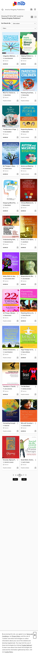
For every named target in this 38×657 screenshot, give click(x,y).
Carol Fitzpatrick (9, 352)
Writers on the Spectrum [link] (28, 239)
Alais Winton (8, 95)
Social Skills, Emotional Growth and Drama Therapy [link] (28, 460)
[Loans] (31, 10)
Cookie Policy (9, 652)
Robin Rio (7, 425)
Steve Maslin (8, 205)
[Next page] (26, 475)
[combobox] (15, 10)
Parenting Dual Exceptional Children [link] (28, 93)
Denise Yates (25, 95)
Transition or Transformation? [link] (10, 386)
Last (24, 479)
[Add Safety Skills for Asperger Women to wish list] (17, 284)
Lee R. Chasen (26, 462)
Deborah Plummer (26, 58)
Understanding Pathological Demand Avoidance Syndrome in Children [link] (10, 239)
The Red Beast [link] (25, 386)
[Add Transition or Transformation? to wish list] (17, 394)
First (15, 479)
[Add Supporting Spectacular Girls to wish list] (35, 137)
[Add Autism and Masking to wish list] (35, 174)
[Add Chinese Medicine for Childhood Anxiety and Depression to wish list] (35, 211)
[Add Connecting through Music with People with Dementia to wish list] (17, 431)
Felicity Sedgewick (27, 168)
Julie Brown (25, 242)
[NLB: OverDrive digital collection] (19, 4)
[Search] (2, 9)
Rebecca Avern (26, 205)
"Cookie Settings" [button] (26, 645)
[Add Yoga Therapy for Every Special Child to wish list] (35, 358)
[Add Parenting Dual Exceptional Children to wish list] (35, 101)
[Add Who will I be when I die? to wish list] (35, 431)
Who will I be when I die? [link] (28, 423)
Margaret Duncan (9, 242)
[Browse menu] (35, 9)
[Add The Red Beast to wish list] (35, 394)
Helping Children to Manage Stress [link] (28, 56)
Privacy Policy (16, 636)
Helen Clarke (25, 131)
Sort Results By (5, 23)
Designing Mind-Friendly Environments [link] (10, 203)
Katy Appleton (8, 131)
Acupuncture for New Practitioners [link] (28, 276)
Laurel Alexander (9, 58)
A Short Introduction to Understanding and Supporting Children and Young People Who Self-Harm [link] (10, 350)
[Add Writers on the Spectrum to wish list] (35, 248)
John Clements (8, 388)
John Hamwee (26, 278)
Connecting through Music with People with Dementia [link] (10, 423)
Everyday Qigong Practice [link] (10, 460)
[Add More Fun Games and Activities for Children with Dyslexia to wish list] (17, 101)
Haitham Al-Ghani (26, 388)
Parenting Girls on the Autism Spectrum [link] (28, 313)
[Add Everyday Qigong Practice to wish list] (17, 468)
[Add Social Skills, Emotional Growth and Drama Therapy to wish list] (35, 468)
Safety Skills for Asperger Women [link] (10, 276)
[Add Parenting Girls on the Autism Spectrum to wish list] (35, 321)
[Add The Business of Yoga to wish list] (17, 137)
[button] (32, 17)
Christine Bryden (26, 425)
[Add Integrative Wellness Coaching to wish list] (17, 64)
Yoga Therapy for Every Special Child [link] (28, 350)
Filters (4, 28)
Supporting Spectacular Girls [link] (28, 129)
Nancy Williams (26, 352)
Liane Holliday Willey (10, 278)
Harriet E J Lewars (9, 462)
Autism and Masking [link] (27, 166)
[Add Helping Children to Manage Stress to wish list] (35, 64)
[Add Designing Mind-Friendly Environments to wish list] (17, 211)
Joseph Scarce (8, 168)
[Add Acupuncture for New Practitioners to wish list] (35, 284)
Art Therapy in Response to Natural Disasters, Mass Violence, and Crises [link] (10, 166)
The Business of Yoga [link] (9, 129)
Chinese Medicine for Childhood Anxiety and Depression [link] (28, 203)
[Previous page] (13, 475)
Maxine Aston (8, 315)
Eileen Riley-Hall (26, 315)
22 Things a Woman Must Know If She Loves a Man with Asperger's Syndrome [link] (10, 313)
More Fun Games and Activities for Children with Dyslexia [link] (10, 93)
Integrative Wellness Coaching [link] (10, 56)
